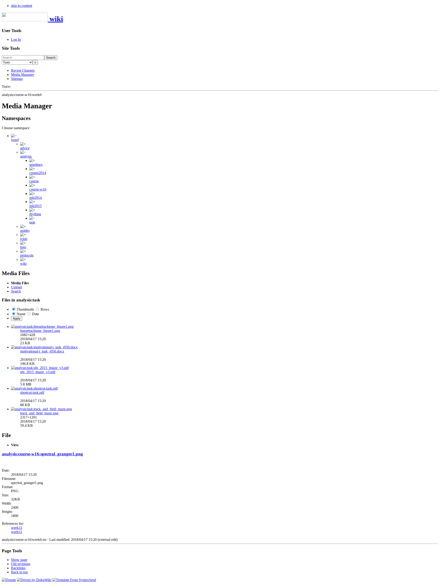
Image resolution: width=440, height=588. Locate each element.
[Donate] (9, 580)
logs (23, 247)
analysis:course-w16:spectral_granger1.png (42, 453)
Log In (16, 39)
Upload (16, 287)
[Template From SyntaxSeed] (74, 580)
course (34, 181)
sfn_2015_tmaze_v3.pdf (37, 372)
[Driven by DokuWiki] (34, 580)
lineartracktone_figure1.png (40, 331)
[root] (15, 140)
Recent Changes (23, 70)
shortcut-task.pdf (32, 392)
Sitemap (17, 79)
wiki (23, 263)
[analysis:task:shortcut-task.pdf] (34, 388)
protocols (26, 255)
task (32, 222)
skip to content (21, 6)
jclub (23, 239)
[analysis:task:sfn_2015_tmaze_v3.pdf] (40, 368)
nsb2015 (35, 206)
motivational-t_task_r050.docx (42, 351)
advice (25, 148)
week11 (16, 528)
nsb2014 (35, 198)
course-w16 (37, 189)
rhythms (35, 214)
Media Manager (22, 75)
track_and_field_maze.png (39, 413)
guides (25, 230)
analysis (26, 156)
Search (50, 57)
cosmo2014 (37, 173)
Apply (16, 318)
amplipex (36, 165)
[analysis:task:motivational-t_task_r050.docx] (44, 347)
